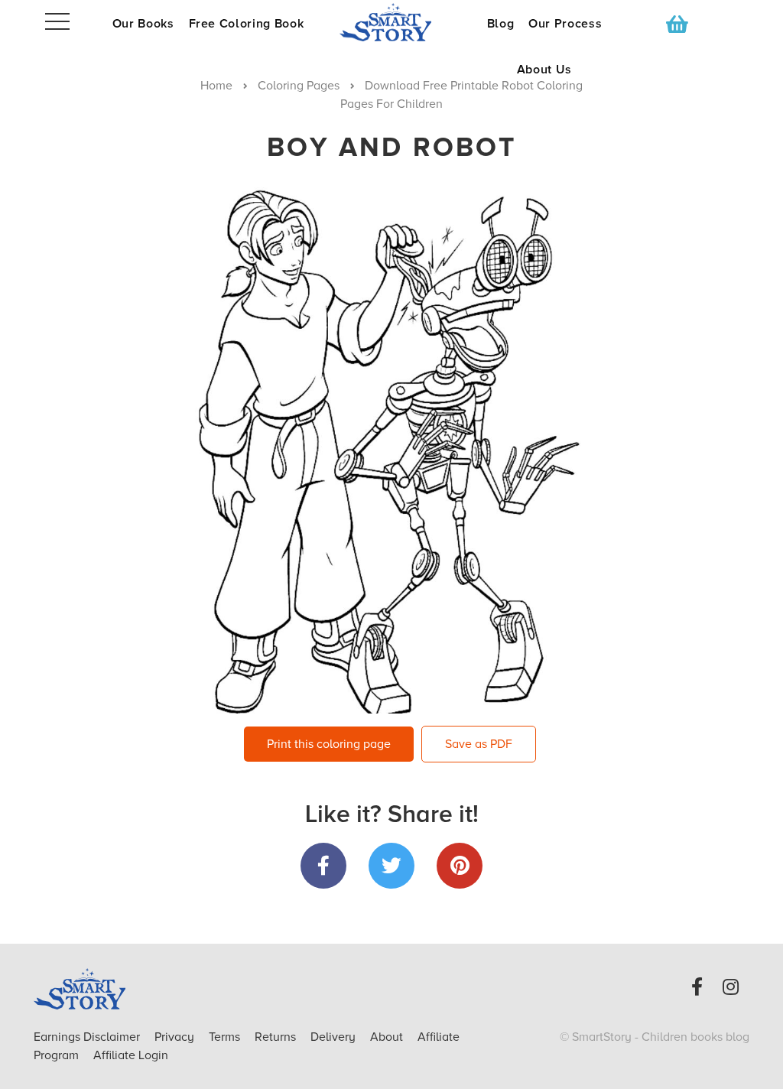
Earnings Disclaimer (88, 1037)
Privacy (175, 1037)
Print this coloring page (329, 744)
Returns (277, 1037)
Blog (501, 23)
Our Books (143, 23)
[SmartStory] (391, 22)
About (386, 1037)
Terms (226, 1037)
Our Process (565, 23)
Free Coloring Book (246, 23)
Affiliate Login (130, 1055)
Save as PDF (478, 744)
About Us (544, 69)
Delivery (334, 1037)
